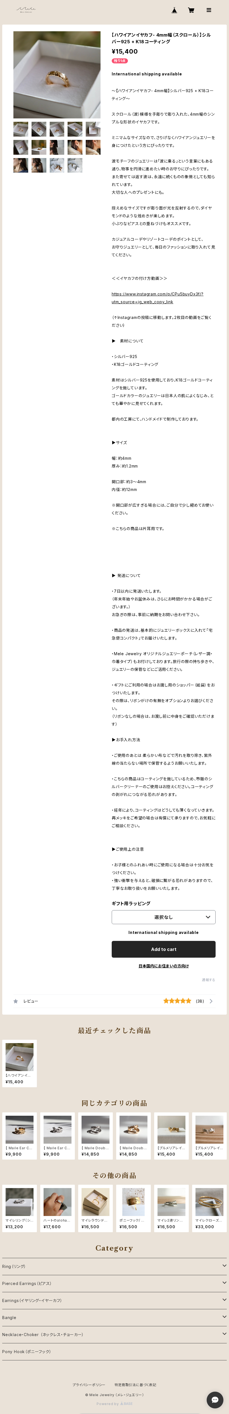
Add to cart (163, 949)
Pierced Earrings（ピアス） (27, 1283)
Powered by (108, 1404)
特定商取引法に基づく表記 (135, 1385)
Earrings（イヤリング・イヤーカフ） (32, 1300)
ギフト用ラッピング (131, 903)
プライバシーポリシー (89, 1385)
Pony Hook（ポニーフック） (27, 1351)
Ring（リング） (14, 1266)
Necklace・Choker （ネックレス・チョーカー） (43, 1334)
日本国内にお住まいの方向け (164, 966)
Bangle (9, 1317)
